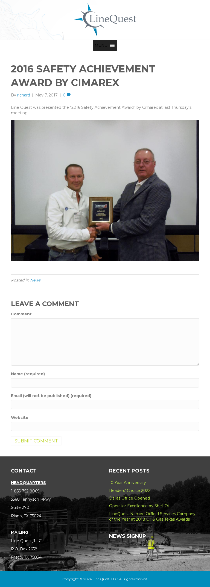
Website (19, 417)
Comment (21, 314)
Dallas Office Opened (129, 498)
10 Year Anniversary (127, 482)
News (35, 280)
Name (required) (28, 373)
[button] (101, 45)
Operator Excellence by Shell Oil (139, 505)
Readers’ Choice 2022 (129, 490)
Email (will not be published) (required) (51, 395)
